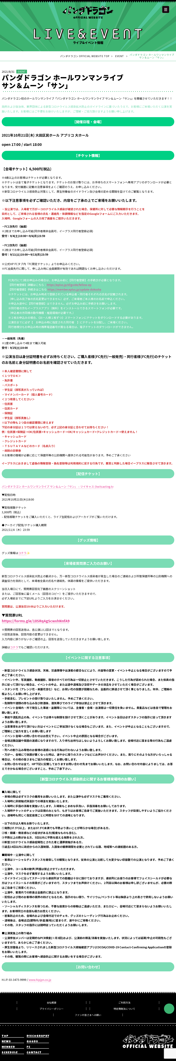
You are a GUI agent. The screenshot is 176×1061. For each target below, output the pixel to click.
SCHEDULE (10, 1052)
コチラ (22, 553)
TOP (5, 1036)
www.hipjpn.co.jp (40, 980)
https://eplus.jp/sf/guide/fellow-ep (69, 285)
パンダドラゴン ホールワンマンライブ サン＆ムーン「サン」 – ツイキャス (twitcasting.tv (57, 486)
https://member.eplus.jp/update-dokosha (74, 289)
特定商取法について (124, 1008)
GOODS (32, 1041)
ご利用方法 (124, 1002)
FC (28, 1047)
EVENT (22, 71)
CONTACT (34, 1052)
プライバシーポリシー (52, 1008)
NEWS (6, 1041)
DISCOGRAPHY (38, 1036)
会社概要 (51, 1002)
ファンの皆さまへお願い (88, 1015)
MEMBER (8, 1047)
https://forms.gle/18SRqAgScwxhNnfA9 (36, 620)
